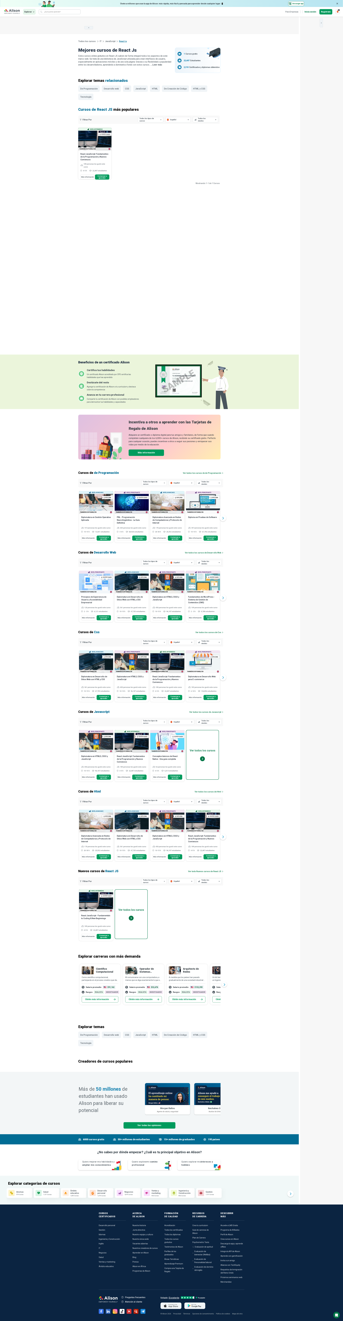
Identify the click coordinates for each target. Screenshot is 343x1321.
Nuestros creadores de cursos (145, 1248)
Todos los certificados (173, 1230)
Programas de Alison (141, 1271)
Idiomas (102, 1234)
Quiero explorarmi (145, 1163)
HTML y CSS (199, 88)
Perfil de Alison (227, 1234)
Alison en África (139, 1266)
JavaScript (110, 41)
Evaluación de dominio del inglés (203, 1268)
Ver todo (204, 871)
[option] (96, 518)
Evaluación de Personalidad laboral (203, 1260)
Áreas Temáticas (171, 1259)
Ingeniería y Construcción (109, 1239)
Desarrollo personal (107, 1225)
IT (101, 41)
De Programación (89, 88)
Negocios (103, 1253)
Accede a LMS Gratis (229, 1225)
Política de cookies (223, 1314)
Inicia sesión (310, 12)
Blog (134, 1257)
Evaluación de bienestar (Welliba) (202, 1253)
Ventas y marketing (107, 1262)
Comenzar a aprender (102, 177)
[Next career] (224, 984)
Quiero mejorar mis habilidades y (98, 1163)
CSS (127, 88)
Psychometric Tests (200, 1242)
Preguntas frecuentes (135, 1297)
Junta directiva (139, 1230)
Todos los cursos (87, 41)
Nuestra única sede (141, 1239)
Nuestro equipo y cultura (143, 1234)
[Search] (41, 11)
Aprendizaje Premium (173, 1264)
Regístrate (326, 12)
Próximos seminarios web (231, 1277)
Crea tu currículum (200, 1225)
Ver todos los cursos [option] (202, 750)
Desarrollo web (111, 88)
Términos (186, 1314)
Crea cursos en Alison (230, 1239)
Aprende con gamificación (232, 1256)
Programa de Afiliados (230, 1230)
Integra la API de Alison (230, 1251)
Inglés (101, 1244)
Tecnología (85, 97)
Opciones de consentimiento (203, 1314)
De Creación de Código (175, 88)
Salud (101, 1257)
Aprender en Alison (141, 1253)
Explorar (28, 12)
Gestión (102, 1230)
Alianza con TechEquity (230, 1265)
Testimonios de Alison (173, 1247)
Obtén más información (97, 999)
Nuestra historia (139, 1225)
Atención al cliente (133, 1302)
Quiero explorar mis (197, 1163)
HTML (155, 88)
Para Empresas (291, 12)
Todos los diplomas (172, 1234)
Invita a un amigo (228, 1260)
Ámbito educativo (106, 1266)
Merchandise (226, 1282)
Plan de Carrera (199, 1238)
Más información (87, 177)
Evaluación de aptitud (204, 1247)
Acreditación (169, 1225)
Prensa (136, 1262)
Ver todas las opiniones (149, 1125)
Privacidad (177, 1314)
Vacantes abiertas (140, 1244)
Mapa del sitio (237, 1314)
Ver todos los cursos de (202, 473)
